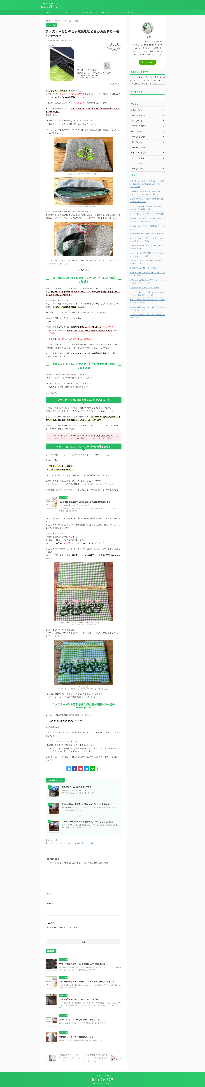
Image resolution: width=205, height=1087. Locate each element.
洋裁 (91, 843)
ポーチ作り (67, 843)
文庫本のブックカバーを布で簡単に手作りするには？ (82, 1019)
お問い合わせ (106, 12)
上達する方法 (84, 505)
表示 (87, 270)
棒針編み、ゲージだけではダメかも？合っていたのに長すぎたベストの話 (147, 219)
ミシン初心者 (75, 505)
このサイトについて (68, 12)
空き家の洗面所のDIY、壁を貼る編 (143, 268)
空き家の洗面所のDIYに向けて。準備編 (144, 288)
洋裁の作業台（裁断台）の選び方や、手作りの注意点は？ (86, 804)
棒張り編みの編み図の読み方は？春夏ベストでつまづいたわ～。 (147, 274)
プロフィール (87, 12)
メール (50, 903)
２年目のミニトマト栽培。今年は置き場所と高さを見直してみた (147, 261)
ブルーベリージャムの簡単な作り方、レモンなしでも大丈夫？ (88, 821)
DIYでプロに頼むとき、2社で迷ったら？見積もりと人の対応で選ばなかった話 (147, 293)
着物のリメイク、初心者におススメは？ (76, 1037)
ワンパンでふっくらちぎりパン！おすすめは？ (147, 214)
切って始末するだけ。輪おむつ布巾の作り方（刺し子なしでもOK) (146, 200)
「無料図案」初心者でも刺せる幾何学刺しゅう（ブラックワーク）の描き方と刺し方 (147, 192)
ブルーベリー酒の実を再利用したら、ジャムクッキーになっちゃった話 (147, 254)
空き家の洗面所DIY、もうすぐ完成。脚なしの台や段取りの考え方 (147, 247)
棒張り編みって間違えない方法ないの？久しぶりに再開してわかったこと (147, 281)
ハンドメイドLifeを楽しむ (102, 1076)
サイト (49, 913)
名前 (49, 894)
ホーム (49, 12)
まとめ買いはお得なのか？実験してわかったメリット (147, 227)
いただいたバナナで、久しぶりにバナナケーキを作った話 (147, 316)
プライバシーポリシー (125, 12)
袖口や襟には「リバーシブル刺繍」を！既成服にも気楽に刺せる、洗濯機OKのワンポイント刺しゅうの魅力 (147, 184)
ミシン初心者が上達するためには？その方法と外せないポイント (86, 502)
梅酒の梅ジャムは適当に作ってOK (76, 787)
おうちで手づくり (50, 6)
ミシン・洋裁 (52, 840)
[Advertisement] (147, 358)
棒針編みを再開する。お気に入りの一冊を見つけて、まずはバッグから (147, 308)
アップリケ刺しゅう (55, 843)
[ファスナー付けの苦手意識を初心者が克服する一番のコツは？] (86, 768)
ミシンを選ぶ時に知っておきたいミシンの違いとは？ (82, 999)
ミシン (74, 843)
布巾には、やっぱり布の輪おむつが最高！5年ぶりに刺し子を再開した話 (147, 207)
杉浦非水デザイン (83, 843)
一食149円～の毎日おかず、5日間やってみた (147, 233)
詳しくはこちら (147, 62)
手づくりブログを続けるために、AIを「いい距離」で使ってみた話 (147, 301)
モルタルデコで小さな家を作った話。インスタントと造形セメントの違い (147, 239)
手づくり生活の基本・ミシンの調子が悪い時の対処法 (82, 964)
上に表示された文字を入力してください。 (62, 927)
